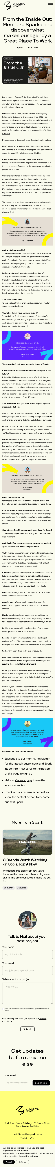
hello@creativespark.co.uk (27, 1134)
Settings (22, 1162)
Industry (8, 888)
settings (34, 1156)
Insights (21, 888)
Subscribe (41, 1083)
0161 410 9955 (27, 1138)
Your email (10, 1075)
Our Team (33, 48)
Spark (20, 48)
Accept (9, 1162)
